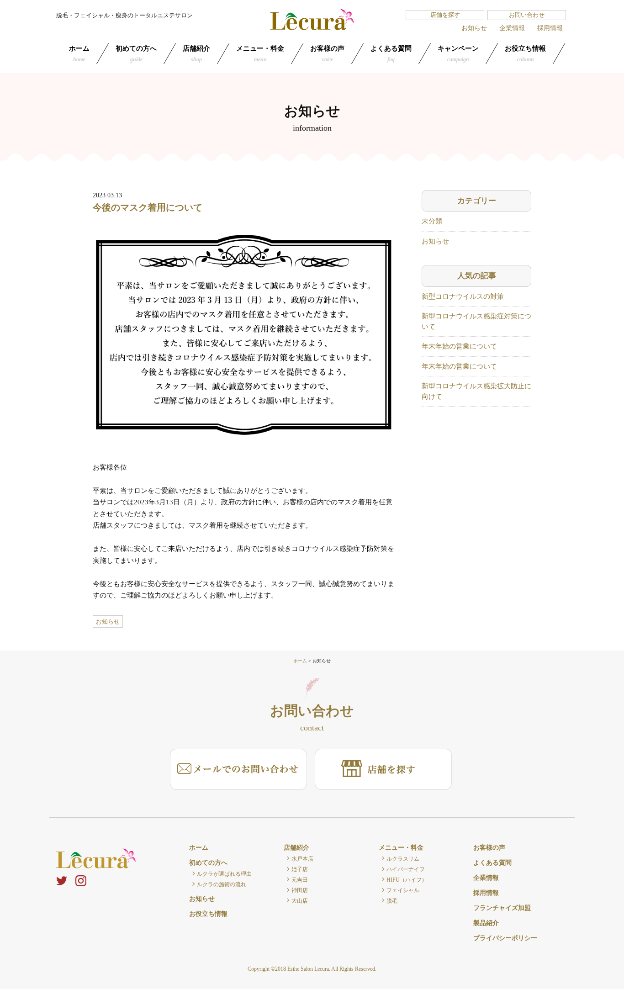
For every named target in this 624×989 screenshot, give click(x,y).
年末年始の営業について (459, 346)
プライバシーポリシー (505, 938)
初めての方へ (136, 54)
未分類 (432, 221)
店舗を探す (445, 14)
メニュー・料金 (260, 54)
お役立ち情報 (525, 54)
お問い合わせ (527, 14)
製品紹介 (486, 923)
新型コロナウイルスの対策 (463, 296)
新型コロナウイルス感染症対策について (476, 321)
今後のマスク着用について (147, 207)
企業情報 (512, 28)
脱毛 (391, 901)
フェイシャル (402, 890)
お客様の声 (327, 54)
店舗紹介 (196, 54)
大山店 (299, 901)
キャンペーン (458, 54)
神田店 (299, 890)
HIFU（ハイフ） (406, 880)
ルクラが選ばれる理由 (224, 874)
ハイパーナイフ (405, 869)
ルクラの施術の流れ (221, 884)
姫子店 (299, 869)
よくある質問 (391, 54)
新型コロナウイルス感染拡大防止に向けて (476, 391)
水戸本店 (302, 859)
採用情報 (550, 28)
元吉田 (299, 880)
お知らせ (474, 28)
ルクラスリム (402, 859)
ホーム (79, 54)
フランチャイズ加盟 (502, 907)
